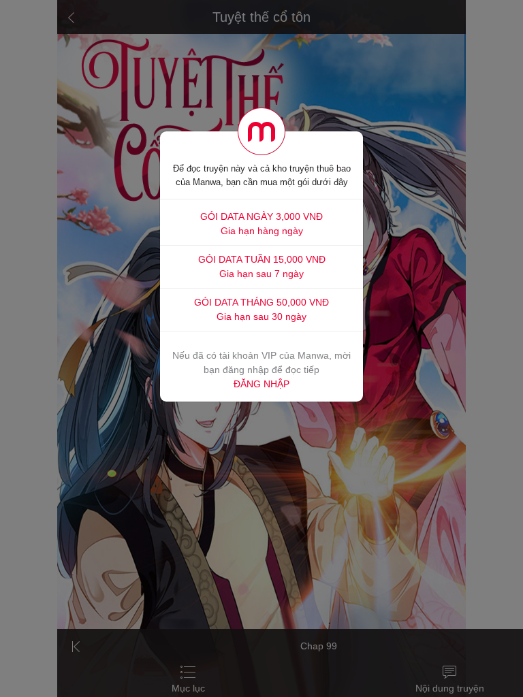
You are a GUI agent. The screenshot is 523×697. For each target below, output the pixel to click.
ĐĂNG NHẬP (261, 383)
